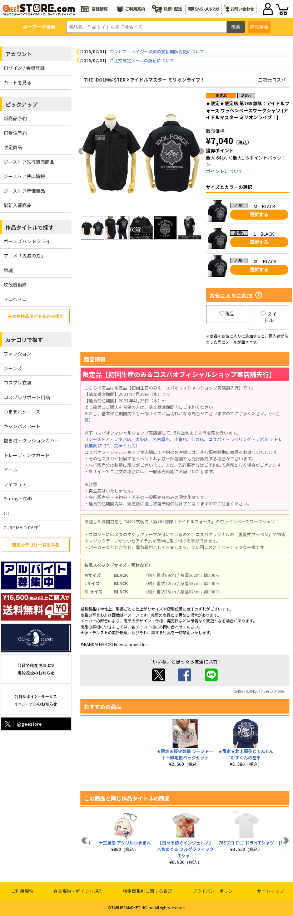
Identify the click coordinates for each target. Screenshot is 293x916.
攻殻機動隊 (15, 284)
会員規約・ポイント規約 (78, 891)
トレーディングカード (27, 455)
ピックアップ (21, 104)
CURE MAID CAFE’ (22, 527)
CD (7, 513)
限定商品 (13, 147)
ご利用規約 (22, 891)
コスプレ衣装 (17, 382)
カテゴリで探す (24, 339)
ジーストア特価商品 (24, 190)
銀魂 (8, 270)
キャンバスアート (22, 426)
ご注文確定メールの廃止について (142, 60)
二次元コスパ (272, 79)
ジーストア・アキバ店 (110, 439)
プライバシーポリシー (214, 891)
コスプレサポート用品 (27, 397)
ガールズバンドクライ (27, 241)
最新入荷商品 (17, 205)
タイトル (270, 317)
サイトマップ (270, 891)
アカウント (18, 54)
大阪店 (141, 439)
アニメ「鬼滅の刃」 (24, 255)
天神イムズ (124, 445)
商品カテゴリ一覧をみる (35, 545)
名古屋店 (161, 439)
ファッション (17, 353)
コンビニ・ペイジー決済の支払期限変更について (157, 51)
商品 (229, 314)
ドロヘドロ (15, 299)
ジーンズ (13, 368)
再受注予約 (15, 132)
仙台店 (197, 439)
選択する (259, 214)
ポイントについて (224, 171)
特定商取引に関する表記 (148, 891)
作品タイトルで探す (29, 227)
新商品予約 (15, 118)
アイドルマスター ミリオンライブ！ (167, 79)
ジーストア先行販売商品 (29, 161)
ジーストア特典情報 (24, 176)
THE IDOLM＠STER (105, 79)
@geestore (29, 723)
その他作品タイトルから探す (36, 316)
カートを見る (17, 82)
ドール (11, 469)
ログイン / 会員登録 (24, 67)
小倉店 (180, 439)
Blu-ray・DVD (18, 498)
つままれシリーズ (22, 411)
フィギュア (15, 484)
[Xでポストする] (158, 679)
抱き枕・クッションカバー (31, 440)
